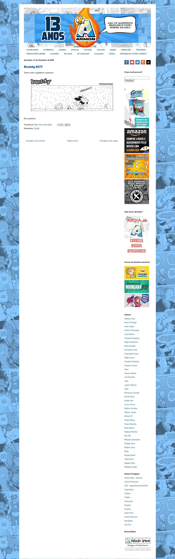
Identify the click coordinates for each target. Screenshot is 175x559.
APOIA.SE (75, 50)
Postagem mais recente (35, 141)
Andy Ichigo (129, 326)
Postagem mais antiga (109, 141)
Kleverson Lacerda (131, 393)
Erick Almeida (129, 346)
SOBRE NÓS (126, 50)
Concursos (128, 501)
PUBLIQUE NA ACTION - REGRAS (133, 54)
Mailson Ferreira (130, 408)
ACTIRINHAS (48, 50)
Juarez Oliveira (130, 385)
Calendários (129, 490)
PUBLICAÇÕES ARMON (35, 54)
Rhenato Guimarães (132, 440)
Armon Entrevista (131, 482)
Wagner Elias (129, 463)
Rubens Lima (129, 447)
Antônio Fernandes (131, 330)
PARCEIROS (141, 50)
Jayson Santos (130, 373)
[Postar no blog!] (61, 124)
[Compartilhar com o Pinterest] (69, 124)
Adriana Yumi (129, 319)
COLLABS (101, 50)
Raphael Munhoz (131, 432)
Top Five (127, 525)
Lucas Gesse (129, 405)
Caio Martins (129, 334)
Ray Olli (127, 436)
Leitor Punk (128, 513)
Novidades (128, 521)
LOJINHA (62, 50)
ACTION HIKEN (32, 50)
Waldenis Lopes (130, 467)
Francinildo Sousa (131, 354)
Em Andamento (83, 54)
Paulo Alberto (129, 420)
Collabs (127, 497)
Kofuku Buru (129, 397)
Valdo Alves (129, 459)
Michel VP (128, 416)
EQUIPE (113, 50)
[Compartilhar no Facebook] (66, 124)
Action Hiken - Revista (133, 478)
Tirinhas (112, 54)
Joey (126, 381)
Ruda (126, 451)
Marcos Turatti (130, 412)
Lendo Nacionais (131, 517)
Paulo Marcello (130, 424)
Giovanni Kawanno (131, 362)
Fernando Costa (130, 350)
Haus (126, 369)
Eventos (127, 505)
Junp (126, 389)
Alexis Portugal (130, 322)
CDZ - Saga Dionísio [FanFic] (136, 486)
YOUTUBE (88, 50)
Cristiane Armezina (131, 338)
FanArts (127, 509)
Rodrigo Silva (129, 444)
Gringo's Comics (130, 365)
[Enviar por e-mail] (58, 124)
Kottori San (128, 401)
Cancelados (99, 54)
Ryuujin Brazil (129, 455)
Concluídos (54, 54)
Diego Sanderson (131, 342)
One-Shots (68, 54)
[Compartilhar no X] (63, 124)
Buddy (36, 128)
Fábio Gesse (129, 358)
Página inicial (72, 141)
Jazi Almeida (129, 377)
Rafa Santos (129, 428)
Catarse (127, 493)
